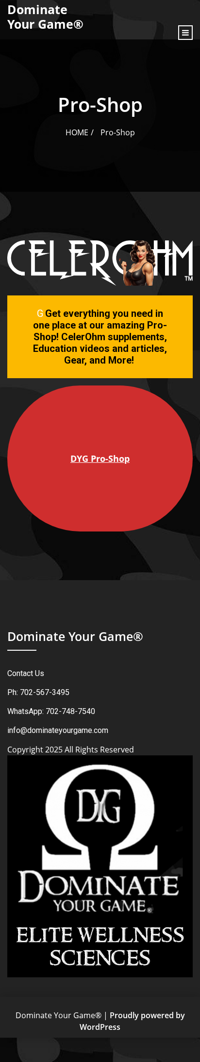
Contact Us (25, 673)
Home (77, 132)
